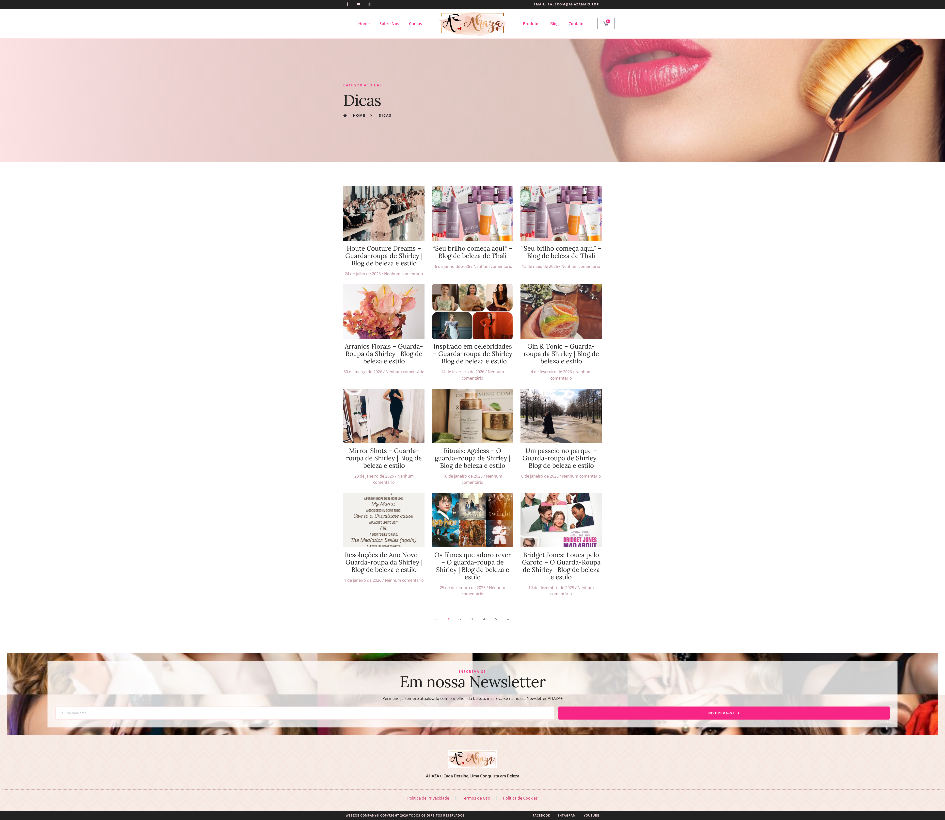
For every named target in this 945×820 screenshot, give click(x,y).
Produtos (531, 23)
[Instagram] (369, 4)
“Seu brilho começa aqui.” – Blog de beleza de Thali (473, 252)
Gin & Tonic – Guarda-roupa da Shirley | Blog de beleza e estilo (561, 353)
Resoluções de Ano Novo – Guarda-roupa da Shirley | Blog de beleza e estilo (384, 562)
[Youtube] (358, 4)
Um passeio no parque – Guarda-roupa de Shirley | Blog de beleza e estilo (561, 458)
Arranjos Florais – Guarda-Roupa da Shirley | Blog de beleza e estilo (384, 353)
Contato (575, 23)
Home (364, 23)
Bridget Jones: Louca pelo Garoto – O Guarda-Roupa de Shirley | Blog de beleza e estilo (561, 566)
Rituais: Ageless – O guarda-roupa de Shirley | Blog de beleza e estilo (472, 458)
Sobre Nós (389, 23)
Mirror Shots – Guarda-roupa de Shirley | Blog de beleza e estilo (384, 458)
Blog (554, 23)
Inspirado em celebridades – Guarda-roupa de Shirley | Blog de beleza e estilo (472, 353)
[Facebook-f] (347, 4)
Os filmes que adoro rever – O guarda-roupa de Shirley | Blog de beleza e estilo (472, 566)
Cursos (415, 23)
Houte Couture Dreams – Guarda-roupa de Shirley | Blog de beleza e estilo (384, 255)
